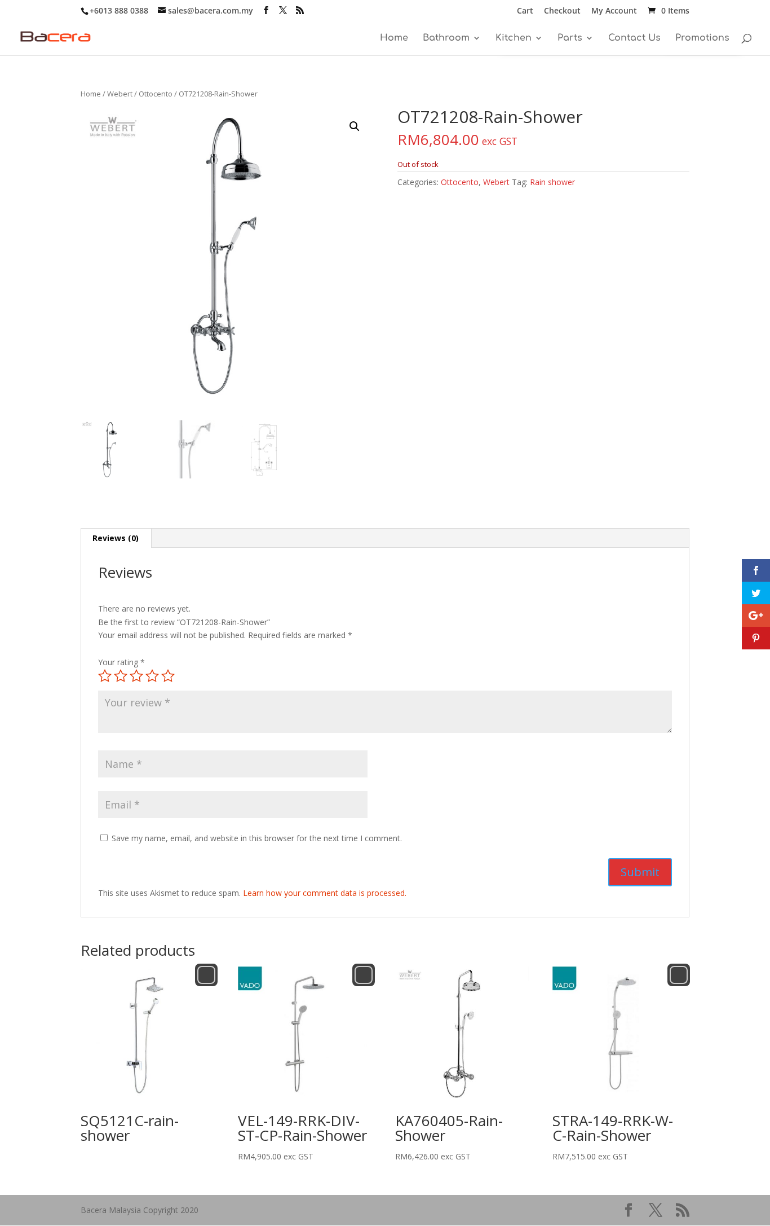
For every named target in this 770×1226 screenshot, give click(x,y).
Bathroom (446, 38)
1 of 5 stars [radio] (105, 676)
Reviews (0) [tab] (115, 538)
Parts (569, 38)
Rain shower (552, 182)
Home (394, 38)
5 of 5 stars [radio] (168, 676)
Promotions (702, 38)
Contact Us (634, 38)
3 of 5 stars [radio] (136, 676)
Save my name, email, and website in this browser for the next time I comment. (257, 838)
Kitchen (513, 38)
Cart (525, 11)
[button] (354, 126)
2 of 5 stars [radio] (120, 676)
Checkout (562, 11)
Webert (119, 94)
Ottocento (155, 94)
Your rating (121, 662)
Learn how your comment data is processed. (324, 892)
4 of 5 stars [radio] (152, 676)
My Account (614, 11)
